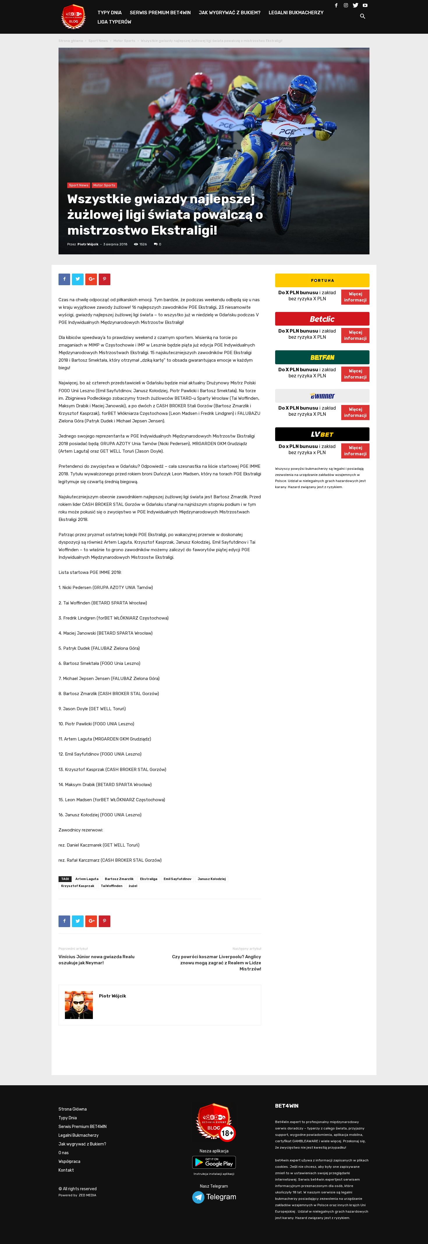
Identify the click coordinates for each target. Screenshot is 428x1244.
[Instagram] (346, 4)
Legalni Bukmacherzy (79, 1135)
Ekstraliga (148, 879)
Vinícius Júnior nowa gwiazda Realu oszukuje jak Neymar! (97, 959)
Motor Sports (124, 41)
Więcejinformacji (355, 297)
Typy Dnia (68, 1118)
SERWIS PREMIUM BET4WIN (160, 12)
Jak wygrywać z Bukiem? (82, 1144)
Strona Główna (73, 1109)
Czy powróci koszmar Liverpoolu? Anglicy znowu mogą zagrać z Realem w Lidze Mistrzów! (216, 963)
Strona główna (71, 41)
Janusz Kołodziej (212, 879)
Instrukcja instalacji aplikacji (214, 1174)
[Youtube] (365, 4)
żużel (133, 886)
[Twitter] (355, 4)
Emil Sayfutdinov (177, 879)
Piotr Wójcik (87, 244)
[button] (362, 17)
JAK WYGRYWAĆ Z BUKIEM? (230, 12)
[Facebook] (336, 4)
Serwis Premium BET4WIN (83, 1126)
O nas (64, 1152)
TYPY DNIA (110, 12)
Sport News (98, 41)
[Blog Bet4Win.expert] (77, 16)
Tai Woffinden (111, 886)
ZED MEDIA (87, 1195)
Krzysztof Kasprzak (77, 886)
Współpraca (69, 1161)
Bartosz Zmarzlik (119, 879)
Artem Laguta (86, 879)
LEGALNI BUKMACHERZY (296, 12)
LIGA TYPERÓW (114, 22)
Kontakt (66, 1170)
